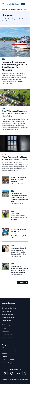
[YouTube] (18, 373)
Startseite (4, 9)
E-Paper (4, 328)
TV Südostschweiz (7, 334)
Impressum (5, 379)
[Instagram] (11, 373)
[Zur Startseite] (13, 4)
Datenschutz (25, 379)
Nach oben (24, 302)
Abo (23, 4)
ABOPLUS (4, 354)
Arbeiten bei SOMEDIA (8, 360)
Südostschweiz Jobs (7, 337)
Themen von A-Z (6, 311)
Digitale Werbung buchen (9, 363)
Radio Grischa (5, 331)
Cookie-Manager (13, 379)
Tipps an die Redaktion (8, 317)
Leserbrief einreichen (8, 314)
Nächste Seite (23, 282)
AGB (19, 379)
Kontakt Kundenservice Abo (9, 351)
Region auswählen (16, 9)
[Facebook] (5, 373)
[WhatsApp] (25, 373)
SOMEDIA (4, 357)
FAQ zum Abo (5, 348)
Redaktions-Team (6, 320)
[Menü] (3, 4)
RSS (3, 340)
